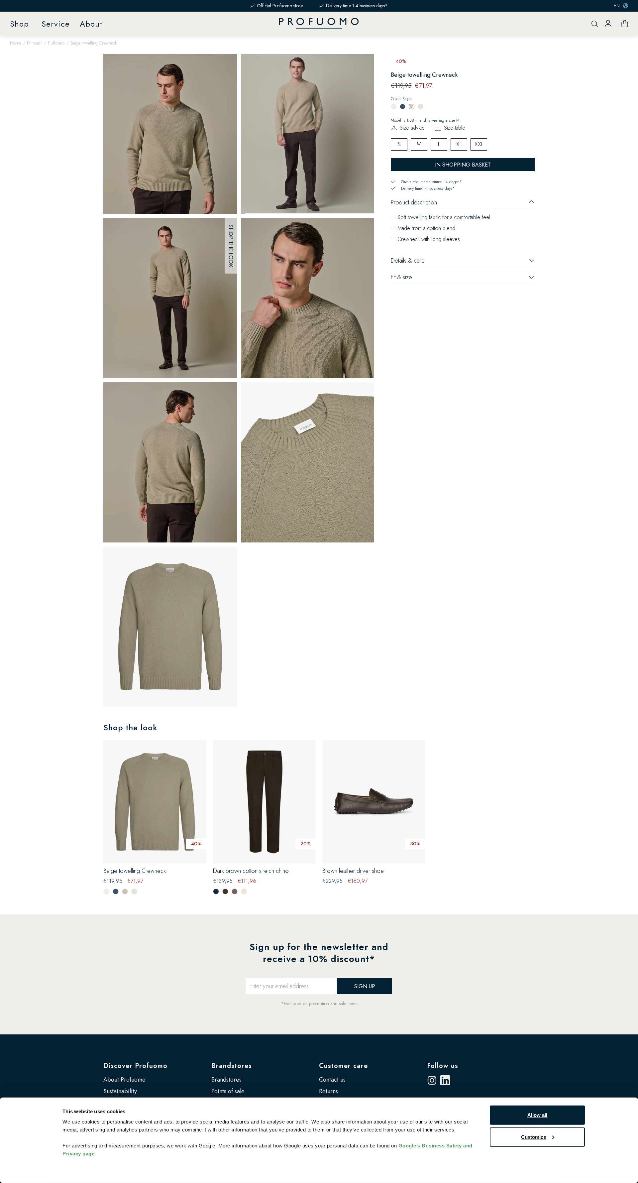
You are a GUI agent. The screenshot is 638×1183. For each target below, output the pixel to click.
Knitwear (34, 43)
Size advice (412, 128)
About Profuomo (124, 1079)
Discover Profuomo (135, 1066)
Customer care (343, 1066)
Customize (533, 1136)
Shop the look (231, 246)
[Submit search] (594, 24)
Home (15, 43)
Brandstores (231, 1066)
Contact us (332, 1079)
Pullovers (56, 43)
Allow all (537, 1115)
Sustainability (120, 1091)
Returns (328, 1091)
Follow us (442, 1066)
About (91, 24)
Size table (454, 128)
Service (56, 24)
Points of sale (228, 1091)
